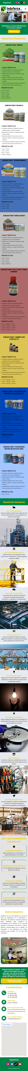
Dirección (11, 1001)
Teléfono (10, 991)
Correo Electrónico (14, 1017)
